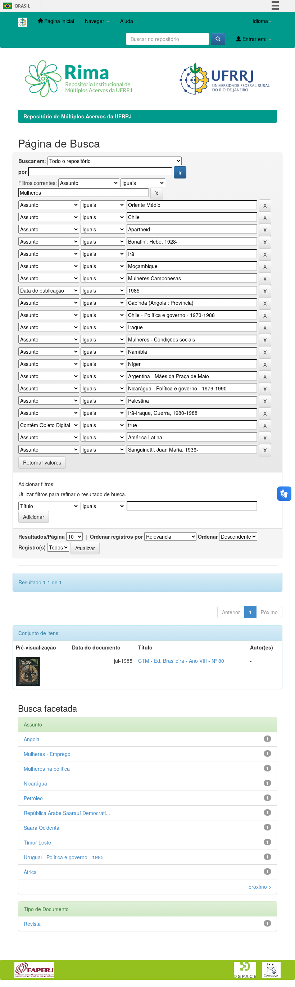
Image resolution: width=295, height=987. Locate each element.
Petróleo (33, 798)
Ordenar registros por (116, 536)
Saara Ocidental (42, 827)
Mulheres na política (47, 768)
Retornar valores (42, 462)
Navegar (95, 20)
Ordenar (208, 536)
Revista (32, 923)
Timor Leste (37, 842)
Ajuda (126, 20)
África (30, 871)
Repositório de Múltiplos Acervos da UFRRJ (77, 116)
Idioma (260, 20)
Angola (32, 739)
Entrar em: (254, 38)
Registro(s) (32, 547)
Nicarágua (35, 783)
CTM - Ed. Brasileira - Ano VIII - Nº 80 (181, 660)
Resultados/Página (41, 536)
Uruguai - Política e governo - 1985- (64, 857)
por (22, 171)
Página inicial (58, 20)
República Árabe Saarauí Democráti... (67, 812)
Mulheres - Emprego (47, 753)
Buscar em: (32, 160)
